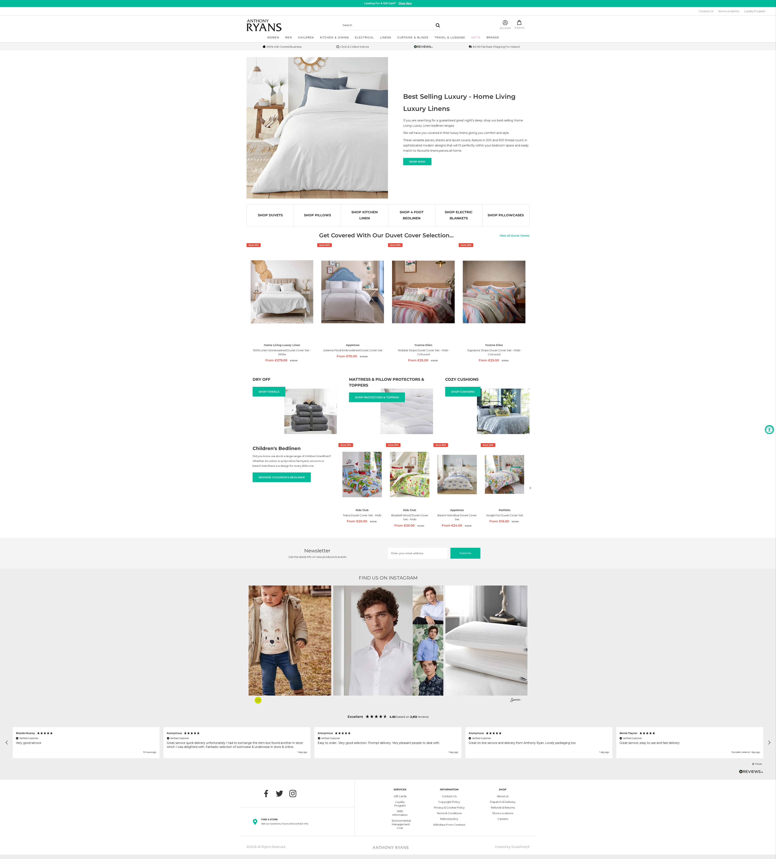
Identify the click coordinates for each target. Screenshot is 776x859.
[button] (276, 641)
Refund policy (449, 818)
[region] (388, 742)
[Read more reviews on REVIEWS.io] (751, 773)
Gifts (475, 37)
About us (502, 796)
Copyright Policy (449, 801)
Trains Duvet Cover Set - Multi (362, 515)
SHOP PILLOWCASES (506, 215)
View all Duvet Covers (514, 235)
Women (273, 37)
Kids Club (362, 510)
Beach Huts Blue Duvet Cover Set (457, 517)
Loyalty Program (754, 11)
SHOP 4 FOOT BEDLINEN (412, 215)
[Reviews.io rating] (423, 46)
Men (288, 37)
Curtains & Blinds (412, 37)
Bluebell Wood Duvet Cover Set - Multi (409, 517)
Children (306, 37)
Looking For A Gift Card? (387, 3)
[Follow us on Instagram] (294, 793)
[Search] (438, 25)
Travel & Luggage (449, 37)
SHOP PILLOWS (317, 215)
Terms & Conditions (449, 813)
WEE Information (400, 813)
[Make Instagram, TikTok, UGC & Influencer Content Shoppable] (515, 700)
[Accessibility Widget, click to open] (769, 429)
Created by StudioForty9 (512, 847)
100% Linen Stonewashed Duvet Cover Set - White (282, 352)
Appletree (353, 345)
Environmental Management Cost (400, 824)
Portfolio (504, 510)
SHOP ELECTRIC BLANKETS (458, 215)
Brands (492, 37)
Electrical (364, 37)
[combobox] (387, 25)
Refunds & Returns (503, 807)
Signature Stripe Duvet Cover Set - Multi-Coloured (494, 352)
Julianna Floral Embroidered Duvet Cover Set (352, 350)
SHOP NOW (417, 161)
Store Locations (728, 11)
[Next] (530, 488)
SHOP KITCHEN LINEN (364, 215)
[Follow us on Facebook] (268, 793)
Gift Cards (400, 796)
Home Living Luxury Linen (282, 345)
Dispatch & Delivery (503, 801)
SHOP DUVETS (270, 215)
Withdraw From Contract (449, 824)
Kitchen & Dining (334, 37)
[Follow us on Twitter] (281, 793)
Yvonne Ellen (423, 345)
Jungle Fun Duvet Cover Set (504, 515)
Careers (503, 818)
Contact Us (706, 11)
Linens (385, 37)
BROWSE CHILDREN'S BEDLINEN (282, 477)
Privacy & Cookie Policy (449, 807)
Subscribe (465, 553)
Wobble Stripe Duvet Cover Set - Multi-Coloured (423, 352)
